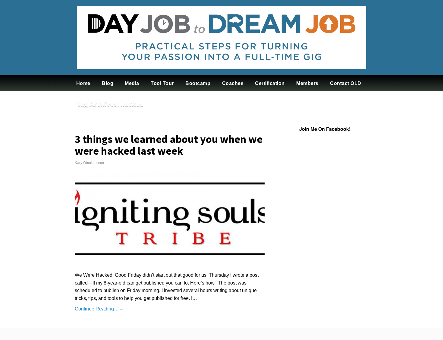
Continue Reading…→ (99, 308)
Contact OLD (345, 83)
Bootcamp (197, 83)
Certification (270, 83)
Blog (107, 83)
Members (307, 83)
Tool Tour (162, 83)
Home (83, 83)
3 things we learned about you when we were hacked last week (168, 145)
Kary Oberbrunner (89, 163)
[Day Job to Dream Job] (221, 73)
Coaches (233, 83)
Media (132, 83)
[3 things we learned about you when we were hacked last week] (170, 217)
